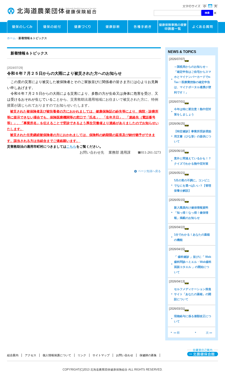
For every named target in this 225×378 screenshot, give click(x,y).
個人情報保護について (57, 355)
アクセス (30, 355)
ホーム (11, 38)
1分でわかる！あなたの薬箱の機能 (192, 237)
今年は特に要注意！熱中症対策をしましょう (192, 111)
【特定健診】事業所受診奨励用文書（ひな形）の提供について (192, 136)
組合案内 (12, 355)
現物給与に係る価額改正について (192, 318)
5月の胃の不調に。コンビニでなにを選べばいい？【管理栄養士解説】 (192, 185)
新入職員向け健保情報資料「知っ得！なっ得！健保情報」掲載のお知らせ (191, 213)
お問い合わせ (124, 355)
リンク (82, 355)
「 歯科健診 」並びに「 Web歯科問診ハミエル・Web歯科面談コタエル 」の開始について (192, 264)
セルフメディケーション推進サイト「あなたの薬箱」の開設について (192, 294)
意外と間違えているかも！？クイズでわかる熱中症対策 (192, 161)
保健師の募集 (148, 355)
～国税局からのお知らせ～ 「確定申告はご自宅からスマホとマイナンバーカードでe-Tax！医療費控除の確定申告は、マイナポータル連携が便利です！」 (192, 79)
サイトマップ (101, 355)
